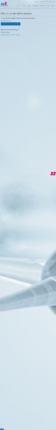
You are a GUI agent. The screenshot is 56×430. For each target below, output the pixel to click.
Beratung (29, 5)
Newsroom (53, 5)
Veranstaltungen (35, 5)
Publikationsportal (42, 1)
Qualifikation (42, 5)
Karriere (47, 5)
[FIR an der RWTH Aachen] (4, 4)
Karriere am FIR (15, 34)
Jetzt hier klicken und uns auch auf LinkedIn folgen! (10, 23)
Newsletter (50, 1)
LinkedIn (46, 1)
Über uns (18, 5)
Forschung (23, 5)
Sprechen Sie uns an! (6, 20)
